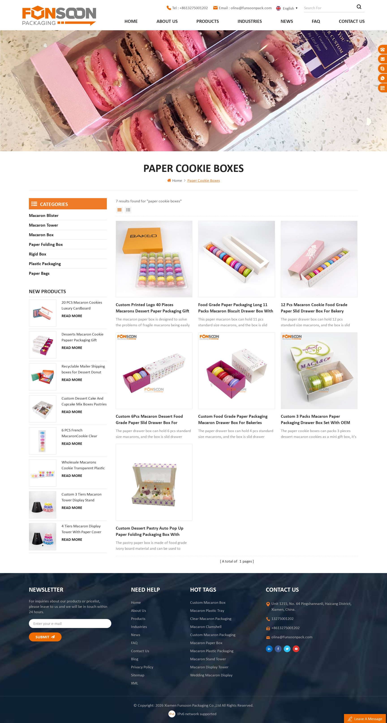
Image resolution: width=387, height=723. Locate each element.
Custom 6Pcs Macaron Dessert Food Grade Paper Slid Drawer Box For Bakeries (149, 419)
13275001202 (282, 618)
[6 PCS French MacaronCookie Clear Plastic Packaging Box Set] (42, 440)
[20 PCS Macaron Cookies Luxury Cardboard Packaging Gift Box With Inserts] (42, 313)
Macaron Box (41, 234)
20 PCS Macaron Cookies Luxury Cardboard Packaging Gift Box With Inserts (82, 305)
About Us (167, 21)
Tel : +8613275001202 (190, 7)
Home (131, 21)
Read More (72, 315)
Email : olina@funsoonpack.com (245, 7)
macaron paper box (206, 642)
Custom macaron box (208, 602)
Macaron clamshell (205, 626)
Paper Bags (39, 273)
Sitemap (137, 675)
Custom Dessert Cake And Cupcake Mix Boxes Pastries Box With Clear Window (84, 401)
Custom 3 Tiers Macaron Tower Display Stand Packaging (81, 497)
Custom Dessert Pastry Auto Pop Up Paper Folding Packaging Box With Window (149, 531)
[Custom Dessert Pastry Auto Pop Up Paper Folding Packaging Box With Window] (154, 482)
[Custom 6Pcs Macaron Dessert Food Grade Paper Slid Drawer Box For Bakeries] (154, 370)
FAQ (316, 21)
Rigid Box (37, 254)
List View (128, 210)
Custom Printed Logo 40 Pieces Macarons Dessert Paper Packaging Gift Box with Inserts (152, 308)
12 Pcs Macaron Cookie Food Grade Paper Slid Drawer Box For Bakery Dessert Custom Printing (314, 308)
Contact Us (352, 21)
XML (134, 683)
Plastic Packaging (45, 263)
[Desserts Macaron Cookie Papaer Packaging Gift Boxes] (42, 344)
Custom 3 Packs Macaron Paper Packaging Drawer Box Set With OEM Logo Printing (315, 419)
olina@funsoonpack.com (291, 636)
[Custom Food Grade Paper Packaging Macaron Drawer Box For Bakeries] (236, 370)
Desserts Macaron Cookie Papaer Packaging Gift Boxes (82, 337)
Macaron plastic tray (207, 610)
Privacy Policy (142, 667)
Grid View (119, 210)
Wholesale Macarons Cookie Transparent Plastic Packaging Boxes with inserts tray (83, 465)
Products (207, 21)
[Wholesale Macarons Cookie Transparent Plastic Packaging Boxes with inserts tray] (42, 472)
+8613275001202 (285, 627)
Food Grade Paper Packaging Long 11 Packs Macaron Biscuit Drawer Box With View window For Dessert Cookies (235, 308)
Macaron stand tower (208, 658)
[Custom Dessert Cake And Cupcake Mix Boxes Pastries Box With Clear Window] (42, 409)
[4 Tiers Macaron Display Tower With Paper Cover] (42, 536)
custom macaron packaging (212, 634)
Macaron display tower (209, 667)
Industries (250, 21)
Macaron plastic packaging (211, 650)
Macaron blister (43, 215)
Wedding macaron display (211, 675)
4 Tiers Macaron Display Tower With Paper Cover (81, 529)
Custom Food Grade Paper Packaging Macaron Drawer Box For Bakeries (232, 419)
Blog (134, 658)
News (287, 21)
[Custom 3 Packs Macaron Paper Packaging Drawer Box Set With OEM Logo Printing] (319, 370)
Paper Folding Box (46, 244)
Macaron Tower (43, 225)
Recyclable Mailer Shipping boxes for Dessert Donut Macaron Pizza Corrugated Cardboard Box (83, 369)
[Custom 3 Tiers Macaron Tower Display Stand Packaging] (42, 504)
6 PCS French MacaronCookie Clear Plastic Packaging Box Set (82, 433)
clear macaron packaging (210, 618)
